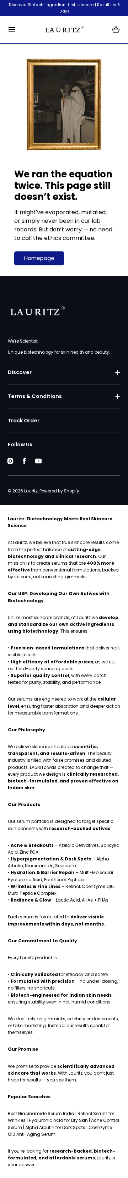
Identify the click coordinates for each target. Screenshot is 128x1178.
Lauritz (31, 491)
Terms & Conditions (35, 396)
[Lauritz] (64, 30)
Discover (20, 372)
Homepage (39, 258)
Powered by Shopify (59, 491)
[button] (12, 30)
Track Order (23, 420)
